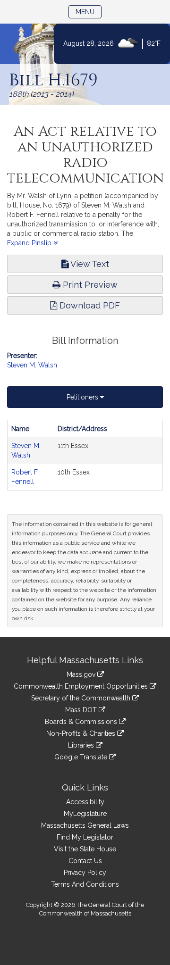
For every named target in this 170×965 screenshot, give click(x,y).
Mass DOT (82, 710)
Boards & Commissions (82, 721)
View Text (88, 264)
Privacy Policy (85, 872)
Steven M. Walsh (32, 365)
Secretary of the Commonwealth (81, 698)
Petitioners (83, 397)
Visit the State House (85, 849)
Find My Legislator (85, 837)
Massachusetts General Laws (85, 825)
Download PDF (88, 305)
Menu (89, 12)
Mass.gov (82, 674)
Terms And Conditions (85, 884)
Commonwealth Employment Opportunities (82, 686)
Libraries (82, 745)
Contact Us (85, 861)
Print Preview (89, 285)
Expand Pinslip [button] (30, 243)
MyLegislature (85, 813)
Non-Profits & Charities (81, 733)
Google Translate (81, 757)
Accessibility (85, 802)
